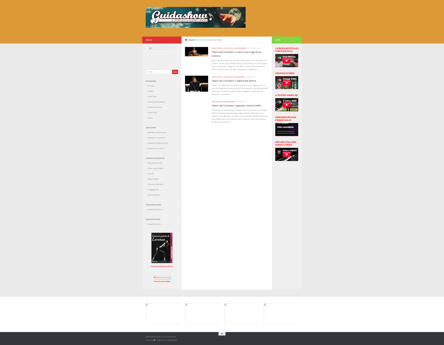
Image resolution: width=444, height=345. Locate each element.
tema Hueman (172, 340)
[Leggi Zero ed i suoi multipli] (162, 277)
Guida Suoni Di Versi (155, 107)
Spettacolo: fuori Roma (156, 148)
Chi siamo (151, 86)
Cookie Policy (152, 112)
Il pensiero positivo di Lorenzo (162, 266)
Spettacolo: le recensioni (233, 77)
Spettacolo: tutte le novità (157, 132)
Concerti (151, 174)
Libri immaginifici (154, 195)
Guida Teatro (217, 48)
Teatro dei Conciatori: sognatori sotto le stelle (236, 105)
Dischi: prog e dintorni (155, 168)
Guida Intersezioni (154, 224)
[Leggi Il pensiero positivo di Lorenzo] (161, 262)
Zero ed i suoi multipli (162, 281)
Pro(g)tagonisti (153, 190)
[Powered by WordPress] (154, 340)
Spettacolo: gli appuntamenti (235, 48)
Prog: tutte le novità (155, 163)
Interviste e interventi (155, 184)
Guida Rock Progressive (156, 102)
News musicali (153, 179)
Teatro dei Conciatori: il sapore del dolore (234, 80)
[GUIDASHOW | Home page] (196, 17)
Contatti (150, 91)
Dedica (150, 118)
